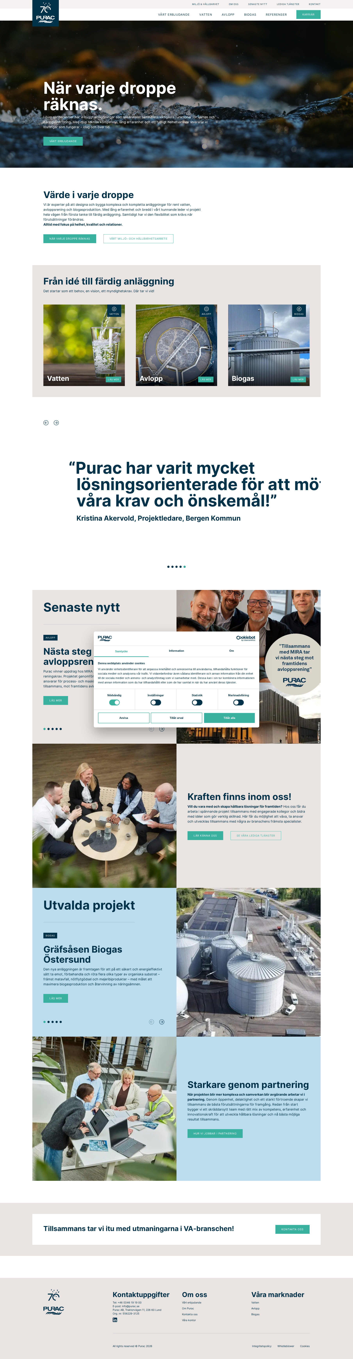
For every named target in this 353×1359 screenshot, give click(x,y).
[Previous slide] (46, 422)
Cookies (305, 1346)
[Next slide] (56, 422)
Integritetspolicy (262, 1346)
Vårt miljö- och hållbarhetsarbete (138, 238)
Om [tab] (231, 650)
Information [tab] (176, 650)
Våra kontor (189, 1320)
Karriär (308, 14)
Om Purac (188, 1308)
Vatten (255, 1302)
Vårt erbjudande (63, 141)
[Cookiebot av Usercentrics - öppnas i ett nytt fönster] (239, 638)
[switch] (156, 702)
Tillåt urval (176, 717)
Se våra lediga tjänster (256, 835)
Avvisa (123, 717)
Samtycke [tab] (121, 651)
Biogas (255, 1314)
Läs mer (58, 701)
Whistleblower (285, 1346)
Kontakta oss (292, 1229)
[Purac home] (45, 13)
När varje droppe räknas (69, 238)
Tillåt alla (229, 717)
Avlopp (255, 1308)
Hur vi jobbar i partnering (215, 1133)
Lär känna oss (205, 835)
